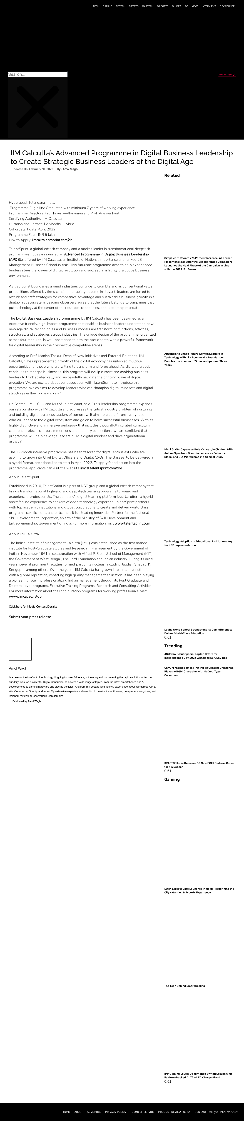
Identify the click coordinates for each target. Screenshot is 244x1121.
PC (186, 6)
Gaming (107, 6)
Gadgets (162, 6)
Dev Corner (227, 6)
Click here (15, 607)
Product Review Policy (174, 1112)
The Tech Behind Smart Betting (185, 986)
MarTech (147, 6)
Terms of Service (142, 1112)
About (78, 1112)
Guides (176, 6)
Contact (200, 1112)
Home (67, 1112)
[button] (38, 41)
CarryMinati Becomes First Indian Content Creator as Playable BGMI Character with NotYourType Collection (198, 671)
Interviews (209, 6)
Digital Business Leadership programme (48, 318)
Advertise (94, 1112)
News (194, 6)
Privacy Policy (115, 1112)
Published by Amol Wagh (27, 701)
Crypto (133, 6)
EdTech (120, 6)
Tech (96, 6)
